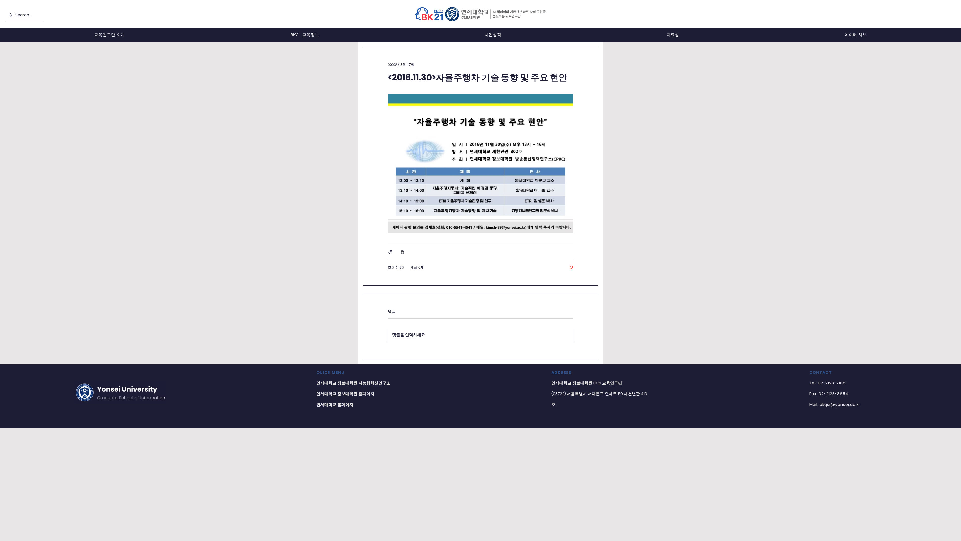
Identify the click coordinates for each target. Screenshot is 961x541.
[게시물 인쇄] (402, 252)
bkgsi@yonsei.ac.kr (840, 405)
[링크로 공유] (390, 252)
